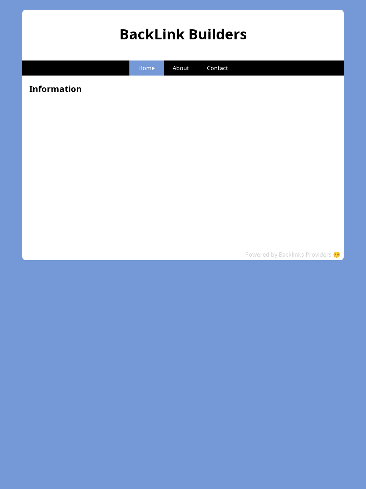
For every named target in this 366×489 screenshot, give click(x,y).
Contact (217, 68)
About (181, 68)
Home (146, 68)
